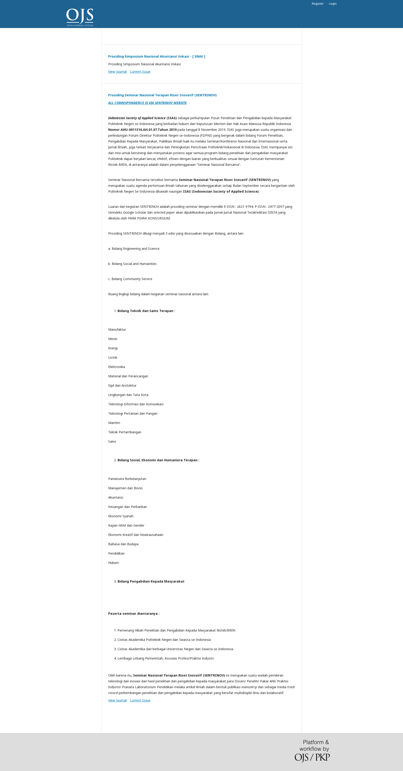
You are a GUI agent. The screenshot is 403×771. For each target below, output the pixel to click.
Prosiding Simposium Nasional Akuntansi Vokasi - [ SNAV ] (156, 56)
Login (333, 3)
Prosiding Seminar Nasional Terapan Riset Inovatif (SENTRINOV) (162, 95)
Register (318, 3)
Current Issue (140, 71)
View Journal (117, 71)
